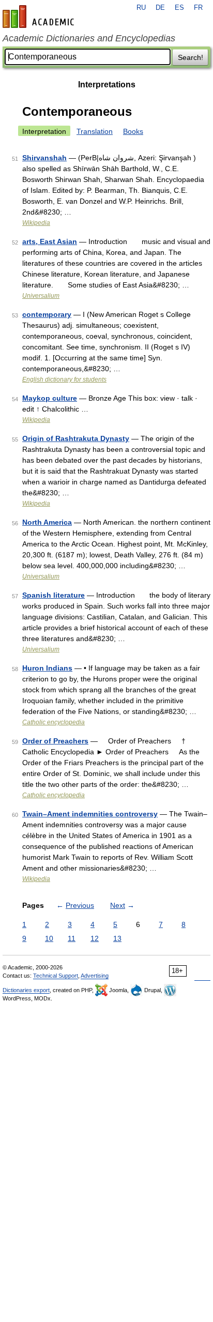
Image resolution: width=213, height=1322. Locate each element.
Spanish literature (53, 595)
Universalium (40, 295)
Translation (95, 131)
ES (179, 7)
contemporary (46, 314)
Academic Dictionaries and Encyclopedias (89, 38)
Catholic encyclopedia (53, 722)
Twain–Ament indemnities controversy (90, 814)
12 (94, 938)
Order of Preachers (55, 741)
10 (49, 938)
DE (160, 7)
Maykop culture (49, 398)
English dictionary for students (64, 379)
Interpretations (106, 84)
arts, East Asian (49, 241)
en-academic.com (40, 16)
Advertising (95, 975)
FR (198, 7)
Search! (190, 57)
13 (117, 938)
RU (141, 7)
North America (47, 522)
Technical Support (55, 975)
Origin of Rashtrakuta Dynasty (75, 438)
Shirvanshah (44, 158)
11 (71, 938)
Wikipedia (36, 222)
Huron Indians (47, 668)
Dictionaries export (26, 990)
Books (133, 131)
